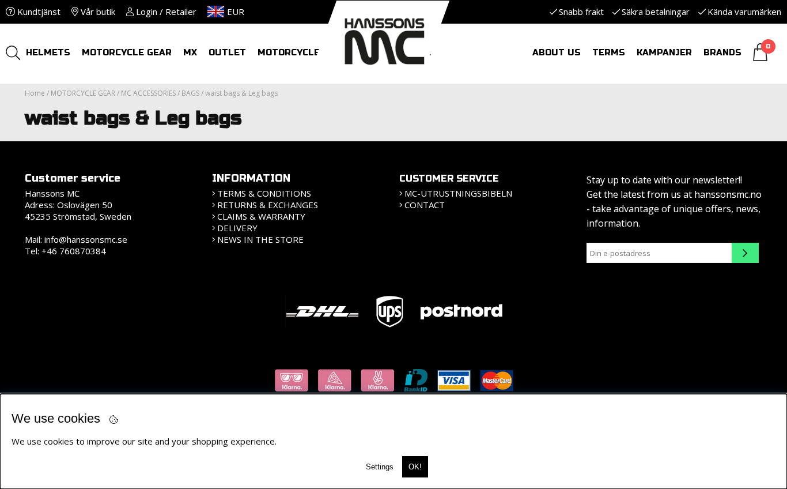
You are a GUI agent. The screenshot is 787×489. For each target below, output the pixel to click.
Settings (380, 466)
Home (35, 93)
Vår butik (96, 11)
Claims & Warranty (261, 216)
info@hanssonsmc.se (85, 239)
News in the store (260, 239)
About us (556, 52)
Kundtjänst (37, 11)
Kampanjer (664, 52)
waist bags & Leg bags (241, 93)
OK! (415, 466)
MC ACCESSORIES (148, 93)
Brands (722, 52)
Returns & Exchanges (267, 204)
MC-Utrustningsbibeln (458, 193)
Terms (608, 52)
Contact (424, 204)
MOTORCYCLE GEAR (127, 52)
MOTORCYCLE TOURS (306, 52)
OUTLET (227, 52)
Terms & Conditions (264, 193)
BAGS (190, 93)
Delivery (237, 228)
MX (190, 52)
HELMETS (48, 52)
